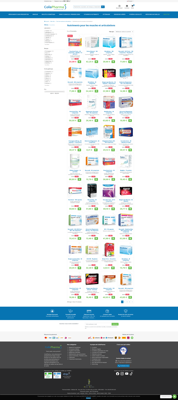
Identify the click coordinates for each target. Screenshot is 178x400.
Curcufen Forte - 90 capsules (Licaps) (126, 141)
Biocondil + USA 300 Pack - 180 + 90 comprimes (75, 229)
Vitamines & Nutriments (74, 359)
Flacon (48, 78)
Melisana (48, 40)
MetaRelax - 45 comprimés (126, 259)
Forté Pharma (49, 42)
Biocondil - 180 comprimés (126, 288)
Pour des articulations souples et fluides (92, 55)
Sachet (48, 76)
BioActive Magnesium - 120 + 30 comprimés (125, 82)
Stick (47, 81)
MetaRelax (49, 58)
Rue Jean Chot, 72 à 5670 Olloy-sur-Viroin (87, 389)
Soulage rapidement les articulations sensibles (75, 56)
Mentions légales (95, 349)
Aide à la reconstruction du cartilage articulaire (75, 262)
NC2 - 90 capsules (109, 229)
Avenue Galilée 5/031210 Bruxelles (67, 377)
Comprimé (49, 71)
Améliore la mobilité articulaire (126, 233)
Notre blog (94, 364)
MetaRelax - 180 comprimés (109, 52)
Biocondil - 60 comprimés (92, 170)
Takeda (48, 37)
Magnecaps (49, 61)
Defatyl (48, 56)
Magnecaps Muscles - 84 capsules (126, 200)
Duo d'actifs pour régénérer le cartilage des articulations (109, 203)
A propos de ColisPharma (98, 352)
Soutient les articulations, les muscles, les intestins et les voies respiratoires (92, 204)
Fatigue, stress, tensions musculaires (126, 115)
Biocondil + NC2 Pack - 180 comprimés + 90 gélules (126, 52)
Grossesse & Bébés (73, 349)
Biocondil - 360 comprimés (75, 82)
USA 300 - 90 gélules (92, 259)
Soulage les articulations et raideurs (109, 292)
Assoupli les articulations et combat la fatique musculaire (109, 261)
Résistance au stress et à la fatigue (109, 144)
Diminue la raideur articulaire (109, 231)
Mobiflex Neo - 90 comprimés (109, 112)
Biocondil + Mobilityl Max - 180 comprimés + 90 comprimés (126, 230)
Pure (47, 53)
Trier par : (111, 31)
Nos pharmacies (95, 360)
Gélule (48, 75)
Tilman (48, 39)
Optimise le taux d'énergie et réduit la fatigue (126, 172)
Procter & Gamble (51, 34)
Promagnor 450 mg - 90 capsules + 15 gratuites (75, 141)
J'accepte (88, 398)
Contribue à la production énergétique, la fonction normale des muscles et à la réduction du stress (92, 234)
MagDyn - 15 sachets (126, 170)
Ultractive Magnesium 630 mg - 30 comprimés (92, 229)
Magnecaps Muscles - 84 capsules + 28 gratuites (109, 82)
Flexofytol (49, 59)
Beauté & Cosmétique (73, 347)
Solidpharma (49, 35)
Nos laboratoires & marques (98, 362)
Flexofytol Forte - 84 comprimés (109, 171)
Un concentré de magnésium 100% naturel (126, 86)
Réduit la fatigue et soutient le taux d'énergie (92, 115)
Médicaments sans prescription (76, 354)
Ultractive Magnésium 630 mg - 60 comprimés (125, 112)
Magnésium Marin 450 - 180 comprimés (108, 141)
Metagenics (49, 32)
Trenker (48, 30)
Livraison (93, 347)
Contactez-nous (47, 1)
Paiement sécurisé (96, 354)
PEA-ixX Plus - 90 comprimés (92, 200)
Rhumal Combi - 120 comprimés (108, 289)
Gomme (48, 83)
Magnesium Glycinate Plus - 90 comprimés (92, 112)
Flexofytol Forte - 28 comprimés (75, 289)
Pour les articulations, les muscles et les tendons (126, 144)
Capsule (48, 73)
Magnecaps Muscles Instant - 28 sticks (92, 289)
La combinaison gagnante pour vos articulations (126, 55)
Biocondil (48, 54)
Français (130, 1)
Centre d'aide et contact (97, 355)
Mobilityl (48, 63)
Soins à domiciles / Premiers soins (77, 355)
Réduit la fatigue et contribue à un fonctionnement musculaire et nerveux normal (75, 145)
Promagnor (49, 51)
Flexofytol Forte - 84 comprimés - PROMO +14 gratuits (75, 53)
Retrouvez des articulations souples (109, 115)
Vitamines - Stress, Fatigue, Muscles (109, 55)
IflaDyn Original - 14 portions (75, 171)
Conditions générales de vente (99, 350)
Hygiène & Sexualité (73, 350)
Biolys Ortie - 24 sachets (109, 259)
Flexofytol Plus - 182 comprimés (75, 112)
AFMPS (69, 370)
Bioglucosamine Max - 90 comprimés (75, 259)
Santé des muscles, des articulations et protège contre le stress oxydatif (75, 174)
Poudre (48, 80)
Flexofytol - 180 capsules (75, 200)
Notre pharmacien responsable (99, 357)
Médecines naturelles (73, 352)
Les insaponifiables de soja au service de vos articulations (92, 261)
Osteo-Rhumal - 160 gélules (92, 52)
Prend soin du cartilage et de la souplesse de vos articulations (75, 84)
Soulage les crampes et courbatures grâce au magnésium (109, 86)
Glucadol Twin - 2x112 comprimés (109, 200)
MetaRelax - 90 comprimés (92, 82)
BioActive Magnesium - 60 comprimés (92, 141)
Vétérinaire (71, 357)
